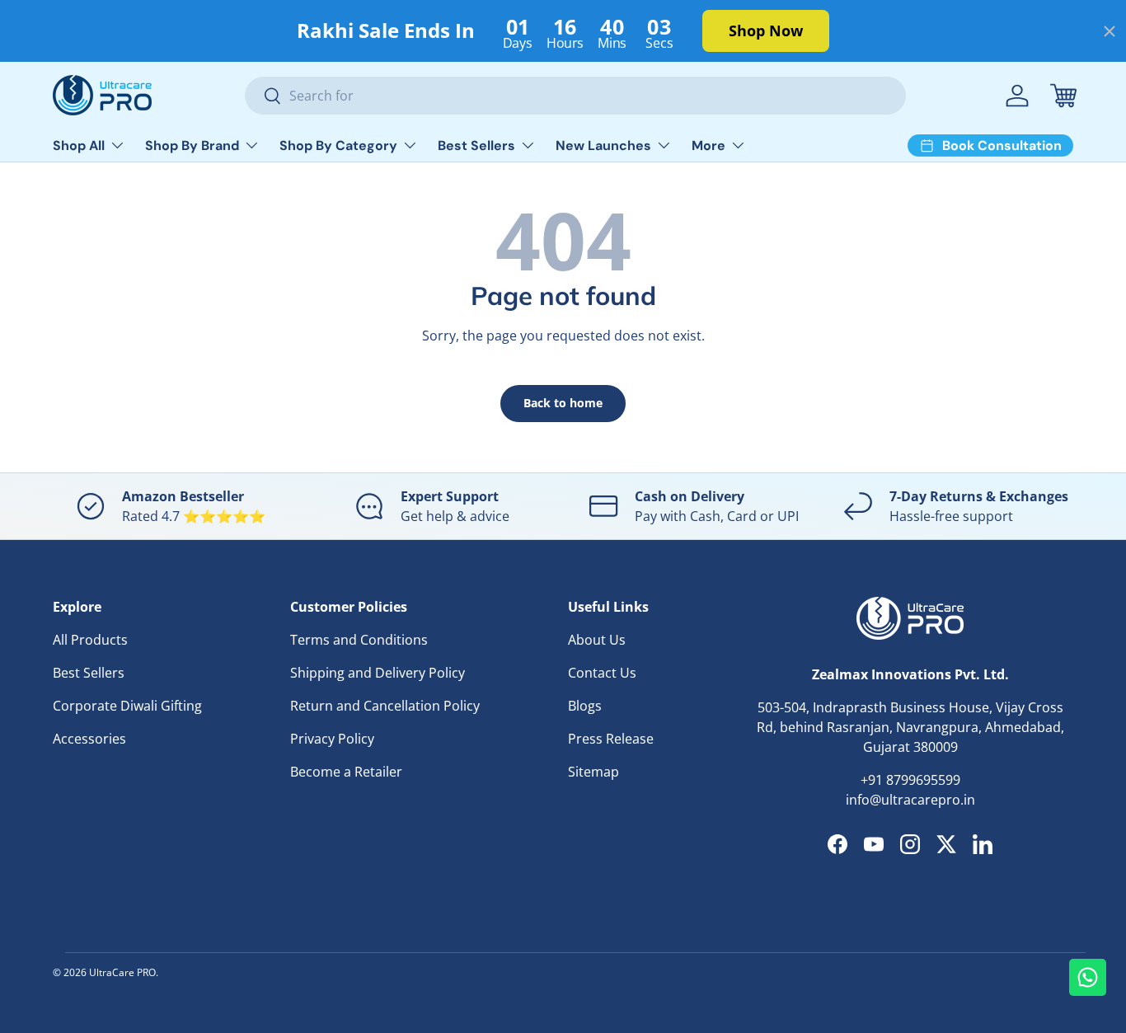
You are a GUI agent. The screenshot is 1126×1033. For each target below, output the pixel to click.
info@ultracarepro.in (910, 800)
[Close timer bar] (1109, 31)
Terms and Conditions (359, 640)
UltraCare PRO (122, 972)
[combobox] (576, 96)
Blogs (585, 706)
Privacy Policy (332, 739)
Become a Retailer (346, 772)
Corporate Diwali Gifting (127, 706)
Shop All (79, 145)
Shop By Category (338, 145)
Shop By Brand (192, 145)
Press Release (611, 739)
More (708, 145)
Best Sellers (476, 145)
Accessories (89, 739)
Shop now (766, 30)
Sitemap (593, 772)
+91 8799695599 (910, 780)
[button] (1063, 95)
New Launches (603, 145)
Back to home (563, 403)
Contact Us (602, 673)
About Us (597, 640)
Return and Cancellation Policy (385, 706)
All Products (90, 640)
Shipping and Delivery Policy (377, 673)
